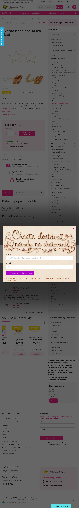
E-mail (8, 263)
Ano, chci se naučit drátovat (20, 273)
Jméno (8, 254)
